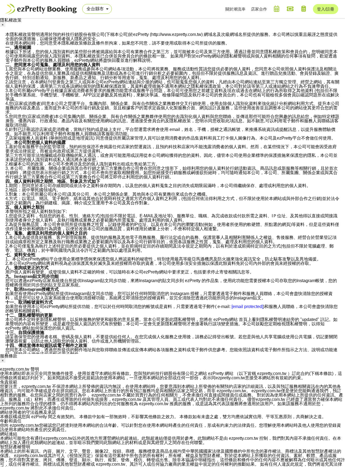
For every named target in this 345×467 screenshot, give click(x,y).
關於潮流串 (235, 9)
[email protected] (247, 306)
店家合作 (259, 9)
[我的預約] (276, 9)
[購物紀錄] (303, 9)
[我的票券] (290, 9)
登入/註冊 (325, 9)
